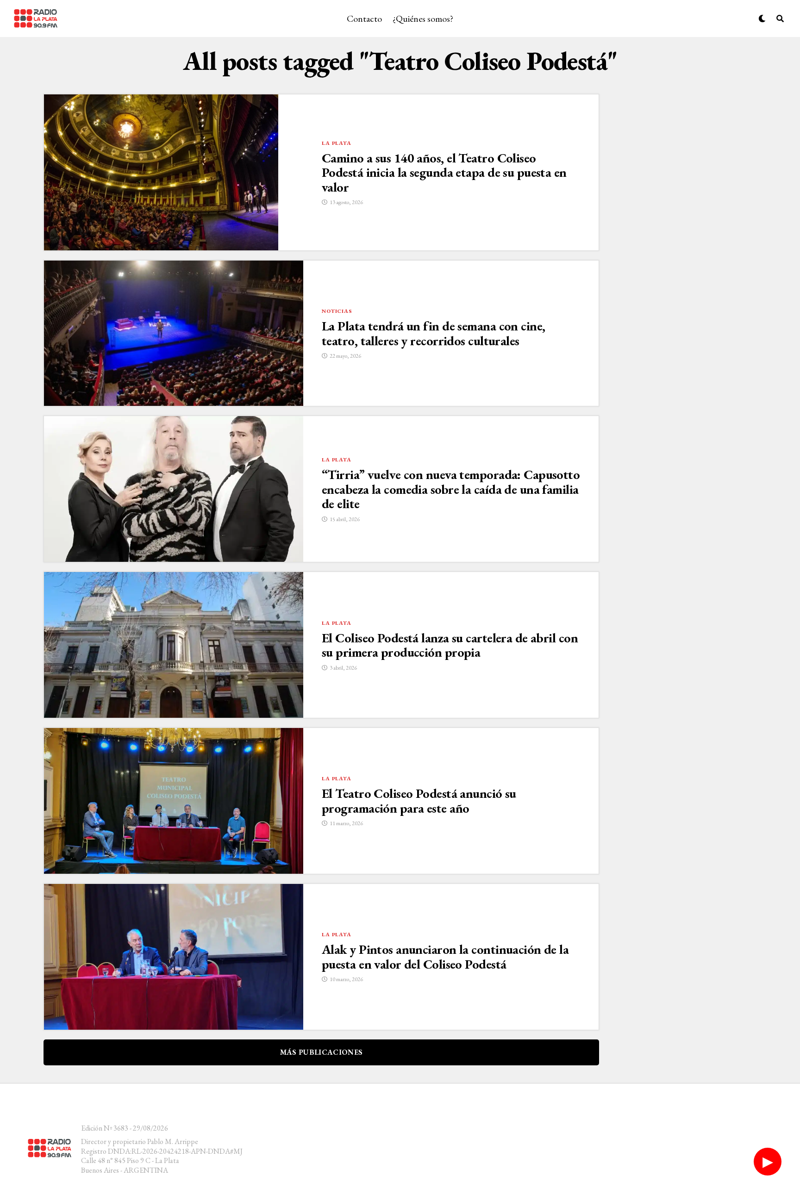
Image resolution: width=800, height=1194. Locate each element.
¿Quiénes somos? (423, 18)
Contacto (364, 18)
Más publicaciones (321, 1052)
